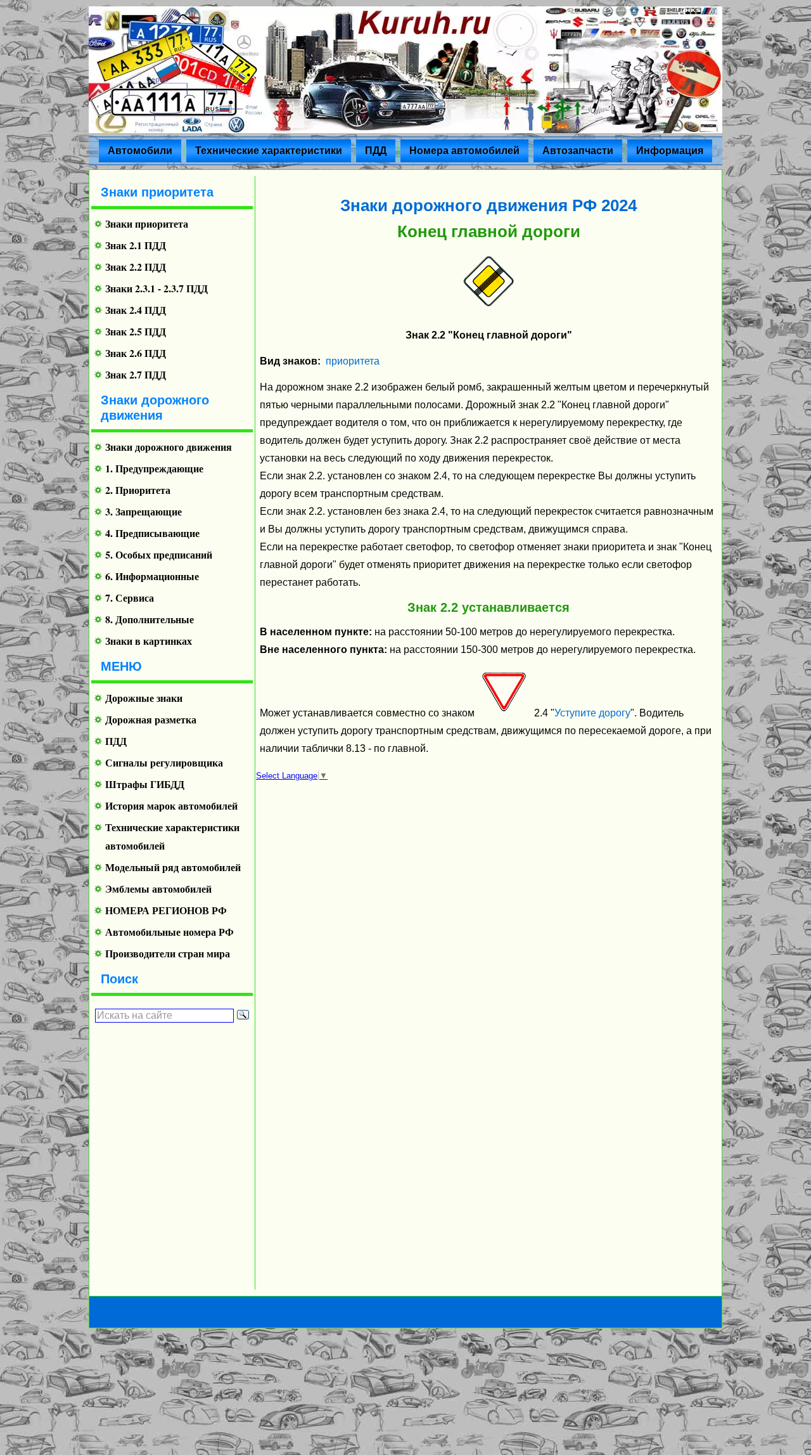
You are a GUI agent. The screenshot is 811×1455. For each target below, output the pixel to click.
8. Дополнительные (149, 619)
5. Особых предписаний (158, 554)
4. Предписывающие (152, 533)
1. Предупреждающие (154, 468)
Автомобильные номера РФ (169, 931)
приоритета (353, 361)
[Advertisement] (167, 1156)
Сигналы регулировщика (164, 762)
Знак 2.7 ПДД (135, 374)
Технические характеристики (268, 150)
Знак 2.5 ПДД (135, 331)
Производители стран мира (167, 953)
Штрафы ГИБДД (144, 784)
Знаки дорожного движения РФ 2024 (488, 205)
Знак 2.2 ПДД (135, 266)
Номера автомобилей (464, 150)
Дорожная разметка (150, 719)
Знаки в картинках (148, 640)
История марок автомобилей (171, 805)
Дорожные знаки (143, 697)
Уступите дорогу (592, 713)
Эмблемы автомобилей (158, 888)
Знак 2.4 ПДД (135, 309)
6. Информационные (152, 576)
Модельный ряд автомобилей (173, 867)
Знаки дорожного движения (168, 446)
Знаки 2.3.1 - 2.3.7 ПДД (156, 288)
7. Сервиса (129, 597)
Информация (669, 150)
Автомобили (140, 150)
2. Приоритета (137, 489)
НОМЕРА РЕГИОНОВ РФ (166, 910)
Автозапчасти (577, 150)
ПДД (375, 150)
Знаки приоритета (146, 223)
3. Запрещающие (143, 511)
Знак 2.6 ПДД (135, 353)
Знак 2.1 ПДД (135, 245)
